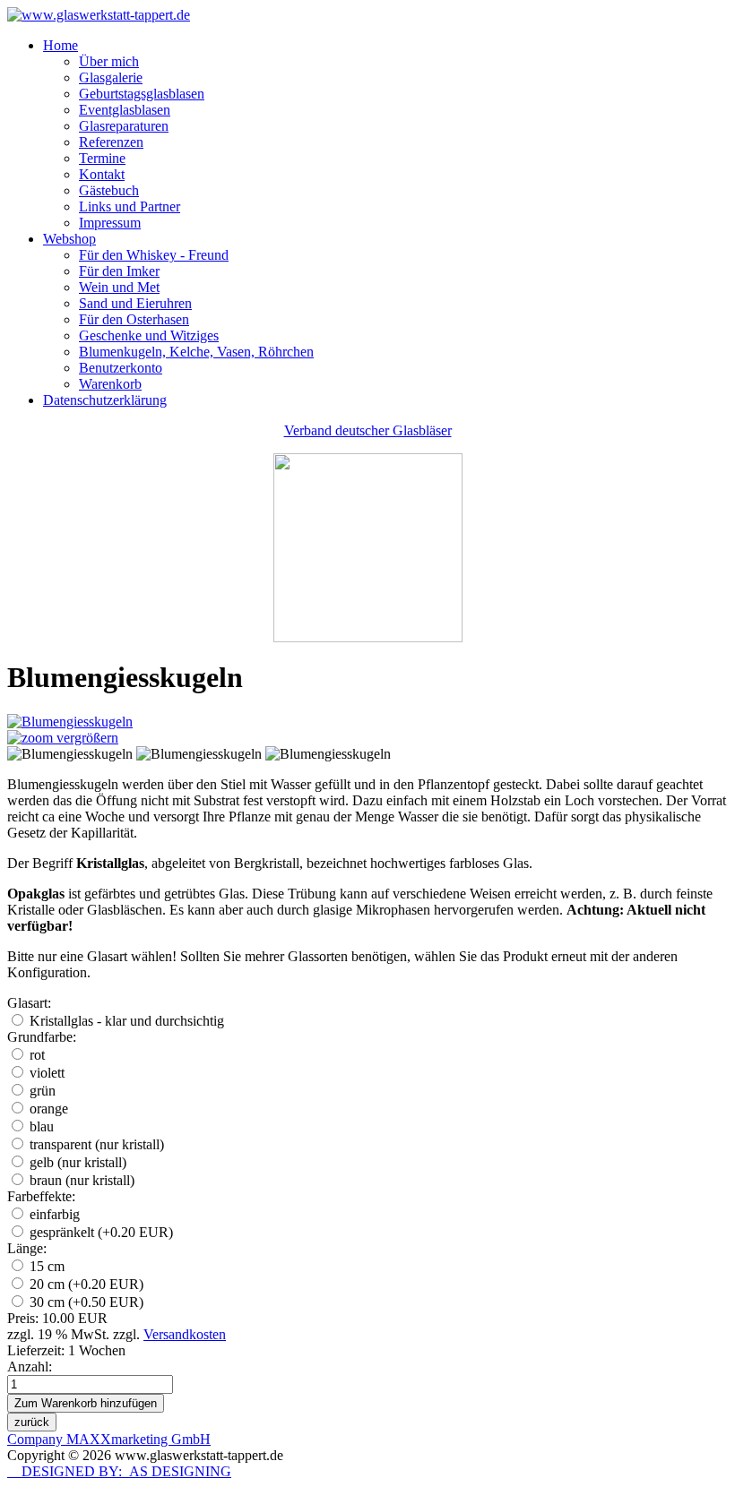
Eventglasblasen (124, 109)
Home (60, 45)
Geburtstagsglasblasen (141, 93)
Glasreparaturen (124, 125)
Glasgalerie (111, 77)
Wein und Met (119, 287)
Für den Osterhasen (134, 319)
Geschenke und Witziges (149, 335)
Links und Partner (129, 206)
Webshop (69, 238)
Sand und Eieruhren (135, 303)
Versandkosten (184, 1334)
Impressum (110, 222)
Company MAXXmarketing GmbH (109, 1439)
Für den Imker (119, 271)
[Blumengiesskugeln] (70, 754)
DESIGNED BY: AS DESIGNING (119, 1471)
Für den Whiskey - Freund (154, 254)
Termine (102, 158)
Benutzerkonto (120, 367)
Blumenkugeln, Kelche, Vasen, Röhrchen (196, 351)
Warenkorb (110, 383)
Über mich (109, 61)
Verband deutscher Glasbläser (368, 430)
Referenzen (111, 142)
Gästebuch (109, 190)
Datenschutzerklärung (105, 400)
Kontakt (102, 174)
